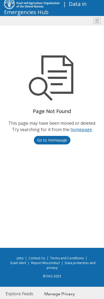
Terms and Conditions (67, 258)
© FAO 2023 (52, 276)
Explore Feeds (19, 294)
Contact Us (37, 258)
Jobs (20, 258)
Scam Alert (18, 263)
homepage (81, 129)
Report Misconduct (45, 263)
